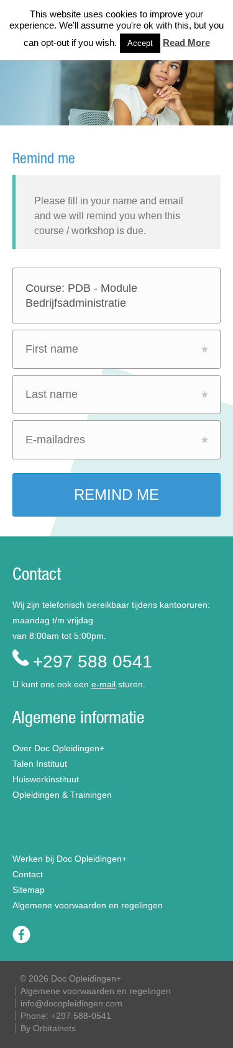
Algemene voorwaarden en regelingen (87, 905)
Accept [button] (140, 43)
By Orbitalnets (48, 1028)
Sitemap (28, 890)
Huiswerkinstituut (45, 779)
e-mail (103, 684)
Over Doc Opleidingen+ (58, 748)
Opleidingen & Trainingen (62, 795)
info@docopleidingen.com (71, 1003)
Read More (186, 42)
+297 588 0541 (92, 661)
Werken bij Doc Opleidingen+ (69, 859)
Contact (27, 874)
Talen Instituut (39, 764)
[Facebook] (21, 941)
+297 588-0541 (81, 1016)
